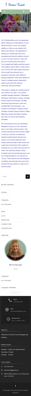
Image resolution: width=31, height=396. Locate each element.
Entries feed (5, 220)
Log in (3, 216)
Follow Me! (16, 292)
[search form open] (27, 12)
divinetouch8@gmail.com (18, 311)
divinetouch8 (17, 390)
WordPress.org (6, 228)
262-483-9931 (18, 302)
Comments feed (6, 224)
